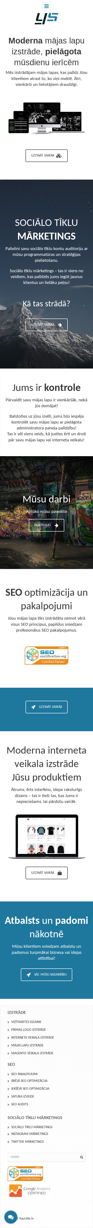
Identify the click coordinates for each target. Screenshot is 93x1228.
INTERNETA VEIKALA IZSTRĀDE (32, 1037)
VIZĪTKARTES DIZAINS (26, 1022)
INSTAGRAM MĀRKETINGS (29, 1134)
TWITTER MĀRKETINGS (27, 1142)
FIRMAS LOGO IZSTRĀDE (28, 1030)
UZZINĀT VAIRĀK (42, 155)
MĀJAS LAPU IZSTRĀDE (27, 1045)
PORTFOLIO (42, 525)
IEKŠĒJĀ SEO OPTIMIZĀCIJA (30, 1089)
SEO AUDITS (19, 1104)
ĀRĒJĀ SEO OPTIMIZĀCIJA (29, 1081)
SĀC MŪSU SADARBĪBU (50, 974)
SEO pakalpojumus (59, 630)
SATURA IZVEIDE (22, 1096)
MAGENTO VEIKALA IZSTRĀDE (32, 1053)
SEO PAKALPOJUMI (24, 1074)
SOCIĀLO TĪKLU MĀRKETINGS (31, 1127)
